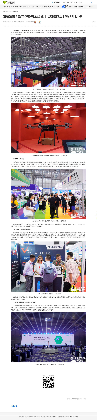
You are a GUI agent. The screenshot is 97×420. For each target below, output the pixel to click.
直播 (12, 7)
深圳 (4, 7)
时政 (16, 7)
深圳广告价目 (69, 416)
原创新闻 (15, 11)
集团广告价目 (61, 416)
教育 (49, 7)
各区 (70, 7)
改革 (41, 7)
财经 (57, 7)
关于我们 (54, 416)
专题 (45, 7)
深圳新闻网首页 (7, 11)
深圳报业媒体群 (79, 7)
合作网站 (88, 7)
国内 (29, 7)
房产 (53, 7)
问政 (33, 7)
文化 (37, 7)
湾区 (24, 7)
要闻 (20, 7)
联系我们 (76, 416)
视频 (8, 7)
